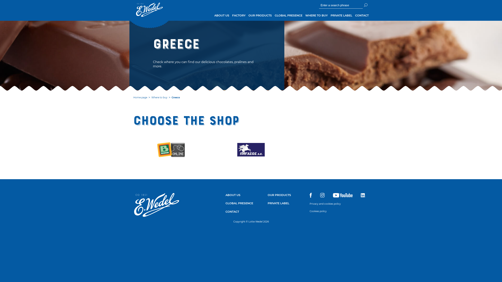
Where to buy (316, 15)
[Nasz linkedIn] (363, 196)
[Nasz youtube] (343, 196)
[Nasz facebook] (311, 196)
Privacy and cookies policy (325, 203)
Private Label (341, 15)
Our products (260, 15)
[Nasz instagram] (322, 196)
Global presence (288, 15)
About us (221, 15)
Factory (239, 15)
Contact (362, 15)
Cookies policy (318, 211)
